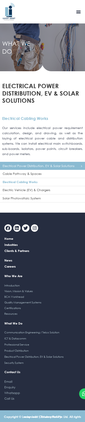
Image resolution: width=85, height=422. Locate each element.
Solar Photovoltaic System (22, 198)
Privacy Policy (51, 417)
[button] (78, 11)
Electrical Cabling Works (20, 182)
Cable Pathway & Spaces (22, 173)
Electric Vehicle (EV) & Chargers (26, 190)
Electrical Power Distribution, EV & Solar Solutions (38, 166)
